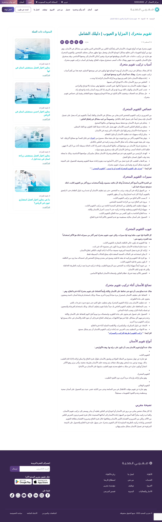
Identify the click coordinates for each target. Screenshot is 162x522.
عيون (96, 10)
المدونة (143, 19)
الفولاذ (92, 138)
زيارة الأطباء (110, 474)
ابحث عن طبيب (23, 10)
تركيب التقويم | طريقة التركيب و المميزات (125, 333)
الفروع (52, 10)
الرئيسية (152, 19)
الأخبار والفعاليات (145, 491)
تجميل (68, 10)
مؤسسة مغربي (109, 486)
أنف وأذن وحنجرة (79, 10)
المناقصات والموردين (49, 513)
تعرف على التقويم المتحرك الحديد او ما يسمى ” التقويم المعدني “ (116, 169)
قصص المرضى (109, 491)
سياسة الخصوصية (16, 513)
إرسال (14, 469)
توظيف (44, 10)
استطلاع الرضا (109, 480)
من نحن (60, 10)
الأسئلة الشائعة (32, 513)
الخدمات (149, 480)
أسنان (90, 10)
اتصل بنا (36, 10)
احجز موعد (8, 9)
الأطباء (149, 474)
